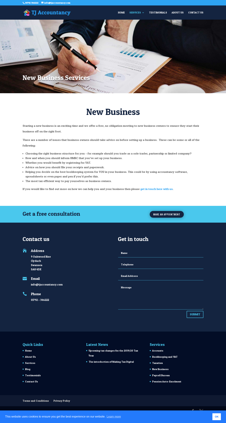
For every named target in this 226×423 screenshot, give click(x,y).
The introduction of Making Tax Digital (111, 361)
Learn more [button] (114, 416)
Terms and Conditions (36, 400)
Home (121, 12)
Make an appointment (166, 214)
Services (135, 12)
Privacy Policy (61, 400)
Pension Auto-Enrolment (166, 381)
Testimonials (158, 12)
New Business (160, 369)
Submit (195, 314)
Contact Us (195, 12)
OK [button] (217, 416)
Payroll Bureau (161, 375)
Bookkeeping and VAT (165, 356)
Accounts (157, 350)
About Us (178, 12)
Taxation (157, 362)
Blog (27, 369)
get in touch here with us (156, 189)
